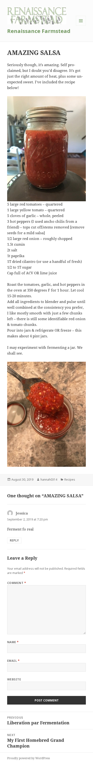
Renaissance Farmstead (38, 30)
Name (13, 642)
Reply (14, 540)
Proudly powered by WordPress (28, 758)
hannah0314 (49, 480)
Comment (16, 583)
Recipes (69, 480)
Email (13, 661)
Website (14, 679)
